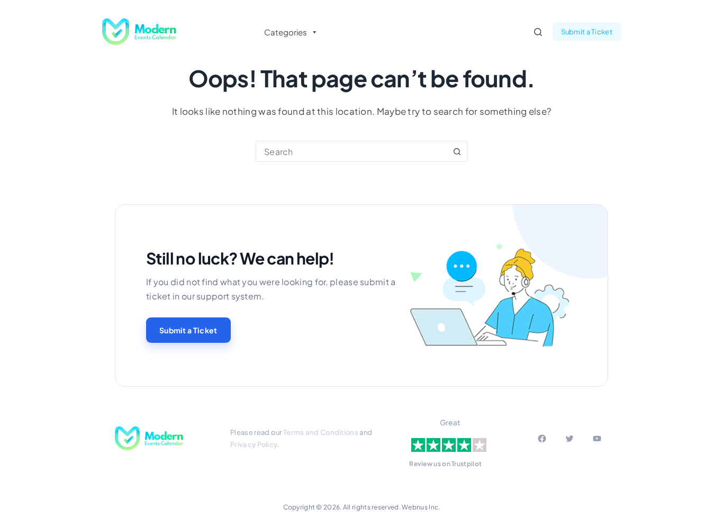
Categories (285, 32)
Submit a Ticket (587, 32)
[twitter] (569, 438)
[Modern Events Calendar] (149, 438)
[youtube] (597, 438)
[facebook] (542, 438)
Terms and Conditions (320, 432)
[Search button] (457, 151)
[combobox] (351, 151)
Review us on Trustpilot (445, 464)
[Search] (538, 32)
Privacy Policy (253, 444)
